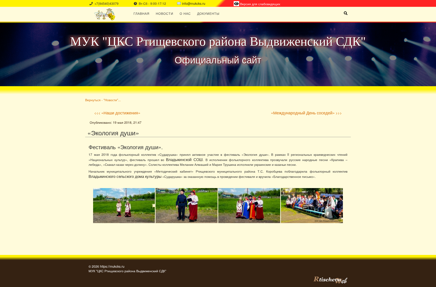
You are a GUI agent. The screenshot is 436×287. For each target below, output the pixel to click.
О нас (185, 13)
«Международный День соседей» (303, 113)
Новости (164, 13)
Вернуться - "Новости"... (103, 99)
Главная (141, 13)
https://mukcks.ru (112, 266)
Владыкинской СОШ (184, 159)
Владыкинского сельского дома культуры (125, 176)
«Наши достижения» (120, 113)
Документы (208, 13)
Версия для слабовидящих (259, 4)
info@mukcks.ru (193, 3)
